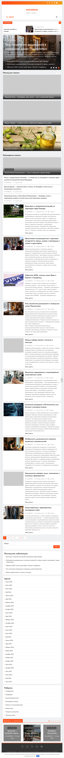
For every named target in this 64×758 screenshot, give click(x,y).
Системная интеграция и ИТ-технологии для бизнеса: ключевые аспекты (41, 405)
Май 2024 (8, 637)
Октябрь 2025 (9, 609)
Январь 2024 (9, 651)
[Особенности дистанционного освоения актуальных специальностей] (14, 444)
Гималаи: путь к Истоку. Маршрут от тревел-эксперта (32, 733)
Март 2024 (9, 644)
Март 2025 (9, 616)
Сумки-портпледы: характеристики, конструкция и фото (38, 508)
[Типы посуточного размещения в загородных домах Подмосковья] (14, 308)
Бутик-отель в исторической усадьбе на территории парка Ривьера (27, 61)
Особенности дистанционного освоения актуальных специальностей (40, 440)
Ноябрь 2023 (9, 657)
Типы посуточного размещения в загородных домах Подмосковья (26, 47)
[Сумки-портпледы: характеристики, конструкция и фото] (14, 512)
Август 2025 (9, 613)
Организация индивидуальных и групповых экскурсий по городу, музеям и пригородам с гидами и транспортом (45, 31)
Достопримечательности (12, 698)
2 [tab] (54, 68)
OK (38, 756)
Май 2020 (8, 678)
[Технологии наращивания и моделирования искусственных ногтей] (14, 377)
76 (21, 538)
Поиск (6, 543)
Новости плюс (9, 708)
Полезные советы (10, 285)
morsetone (32, 9)
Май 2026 (8, 592)
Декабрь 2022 (10, 668)
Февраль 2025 (10, 620)
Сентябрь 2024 (10, 623)
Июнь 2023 (9, 664)
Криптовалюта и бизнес (12, 701)
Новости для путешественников (14, 705)
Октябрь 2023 (9, 661)
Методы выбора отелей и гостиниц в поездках (18, 572)
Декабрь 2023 (10, 654)
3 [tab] (56, 68)
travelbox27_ (9, 182)
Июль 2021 (9, 671)
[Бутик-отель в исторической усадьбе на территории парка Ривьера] (14, 211)
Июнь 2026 (9, 589)
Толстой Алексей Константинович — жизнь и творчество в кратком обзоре (27, 173)
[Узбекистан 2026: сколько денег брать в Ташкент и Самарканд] (14, 280)
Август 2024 (9, 626)
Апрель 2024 (9, 640)
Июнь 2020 (9, 675)
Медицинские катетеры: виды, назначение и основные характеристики (42, 474)
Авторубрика (9, 694)
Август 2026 (9, 582)
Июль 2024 (9, 630)
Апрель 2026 (9, 595)
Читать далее (28, 233)
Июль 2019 (9, 682)
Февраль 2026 (10, 602)
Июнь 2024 (9, 633)
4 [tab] (59, 68)
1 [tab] (51, 68)
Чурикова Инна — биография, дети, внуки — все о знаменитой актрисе (29, 97)
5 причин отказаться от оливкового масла (19, 149)
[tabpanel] (32, 52)
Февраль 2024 (10, 647)
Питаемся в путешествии (12, 712)
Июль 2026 (9, 585)
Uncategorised (9, 169)
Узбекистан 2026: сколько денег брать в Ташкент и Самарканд (27, 67)
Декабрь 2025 (10, 606)
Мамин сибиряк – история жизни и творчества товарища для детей (28, 123)
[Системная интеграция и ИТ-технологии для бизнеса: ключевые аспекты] (14, 409)
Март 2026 (9, 599)
